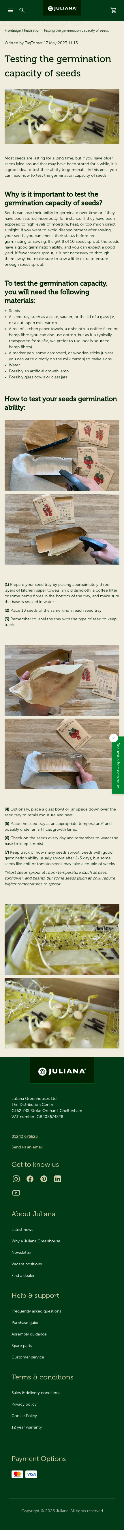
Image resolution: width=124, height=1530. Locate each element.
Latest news (22, 1229)
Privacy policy (24, 1404)
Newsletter (22, 1252)
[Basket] (113, 10)
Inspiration (32, 30)
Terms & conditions (43, 1377)
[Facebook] (30, 1178)
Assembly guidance (29, 1334)
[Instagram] (16, 1178)
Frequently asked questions (36, 1311)
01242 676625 (25, 1136)
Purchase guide (26, 1322)
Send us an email (27, 1147)
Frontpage (13, 30)
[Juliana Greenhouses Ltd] (62, 8)
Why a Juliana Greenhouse (36, 1241)
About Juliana (34, 1214)
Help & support (35, 1295)
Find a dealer (23, 1275)
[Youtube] (16, 1192)
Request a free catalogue (118, 765)
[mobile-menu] (10, 10)
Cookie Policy (24, 1415)
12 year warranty (27, 1427)
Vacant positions (27, 1264)
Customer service (28, 1357)
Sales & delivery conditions (36, 1392)
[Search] (22, 10)
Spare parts (22, 1345)
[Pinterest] (43, 1178)
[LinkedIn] (57, 1178)
